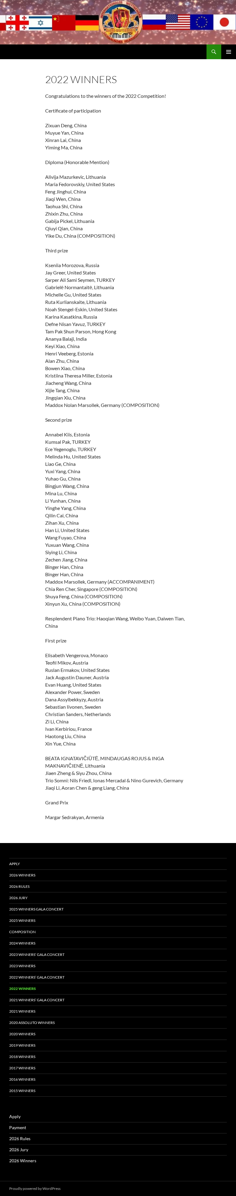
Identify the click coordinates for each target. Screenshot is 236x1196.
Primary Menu (228, 51)
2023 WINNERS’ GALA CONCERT (37, 954)
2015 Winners (22, 1090)
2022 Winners (22, 988)
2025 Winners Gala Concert (36, 909)
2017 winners (22, 1068)
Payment (17, 1127)
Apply (14, 863)
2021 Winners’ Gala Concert (37, 1000)
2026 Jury (18, 897)
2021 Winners (22, 1011)
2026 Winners (22, 875)
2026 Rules (19, 886)
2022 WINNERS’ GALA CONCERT (37, 977)
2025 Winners (22, 920)
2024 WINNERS (22, 943)
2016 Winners (22, 1079)
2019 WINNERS (22, 1045)
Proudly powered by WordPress (35, 1188)
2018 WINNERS (22, 1056)
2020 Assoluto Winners (32, 1022)
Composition (22, 932)
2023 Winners (22, 966)
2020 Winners (22, 1034)
